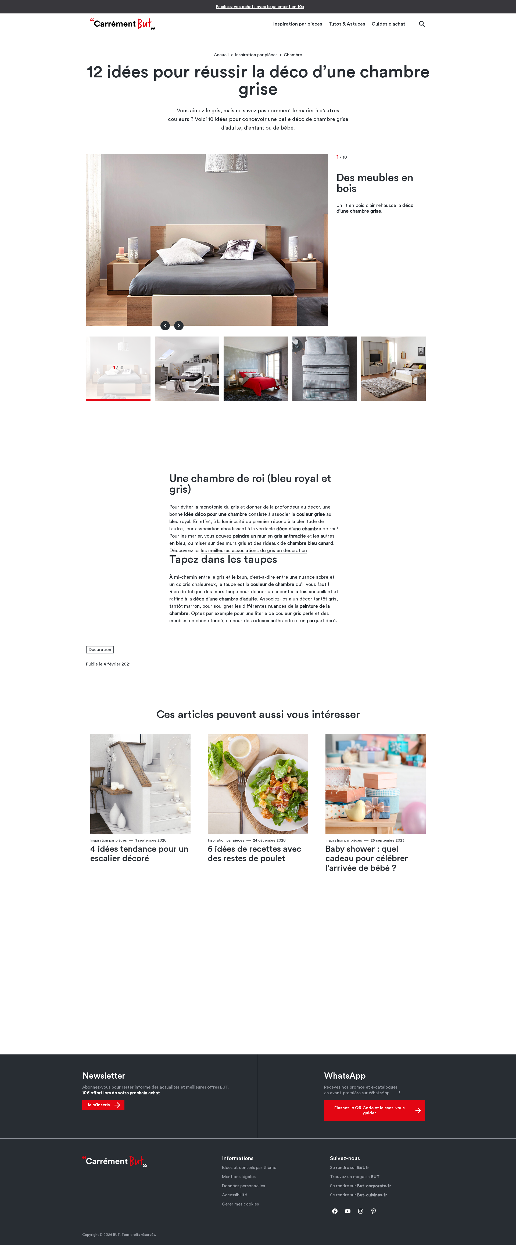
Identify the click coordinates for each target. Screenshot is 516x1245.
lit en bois (353, 205)
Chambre (293, 55)
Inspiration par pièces (256, 55)
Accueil (221, 55)
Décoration (100, 649)
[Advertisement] (258, 439)
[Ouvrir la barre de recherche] (422, 24)
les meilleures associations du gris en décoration (254, 550)
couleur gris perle (294, 613)
